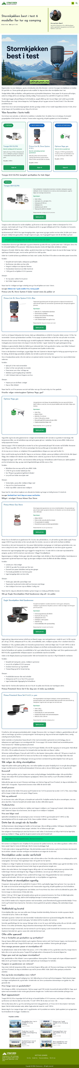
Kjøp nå (13, 167)
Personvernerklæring (43, 1058)
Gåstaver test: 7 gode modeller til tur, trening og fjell (23, 289)
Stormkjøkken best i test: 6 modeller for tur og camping (29, 1023)
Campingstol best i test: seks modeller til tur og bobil (60, 1033)
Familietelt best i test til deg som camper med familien (24, 495)
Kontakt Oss (34, 1058)
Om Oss (29, 1058)
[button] (73, 3)
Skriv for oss (52, 1058)
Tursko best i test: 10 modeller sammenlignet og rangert (29, 1033)
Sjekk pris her (40, 217)
